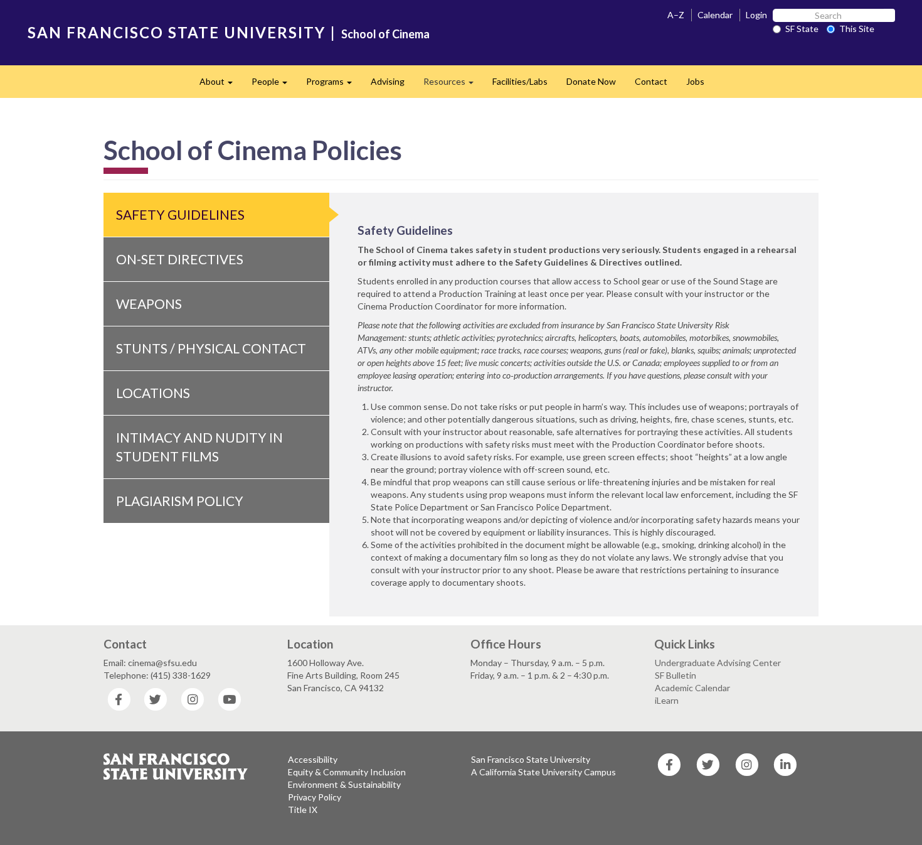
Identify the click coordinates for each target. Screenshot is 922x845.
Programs (333, 85)
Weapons (149, 303)
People (274, 85)
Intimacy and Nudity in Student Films (199, 446)
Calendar (715, 14)
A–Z (675, 14)
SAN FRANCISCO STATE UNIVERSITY (177, 32)
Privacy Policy (314, 797)
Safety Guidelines (180, 214)
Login (756, 14)
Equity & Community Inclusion (347, 772)
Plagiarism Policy (179, 501)
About (220, 85)
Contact (651, 81)
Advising (388, 81)
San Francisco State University (530, 759)
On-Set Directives (179, 259)
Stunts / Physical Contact (211, 348)
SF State (802, 28)
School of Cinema (385, 34)
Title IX (302, 809)
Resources (453, 85)
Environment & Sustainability (344, 784)
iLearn (667, 700)
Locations (153, 393)
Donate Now (591, 81)
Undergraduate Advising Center (718, 662)
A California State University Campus (543, 772)
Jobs (695, 81)
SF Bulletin (675, 675)
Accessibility (312, 759)
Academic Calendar (692, 687)
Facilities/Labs (520, 81)
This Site (856, 28)
